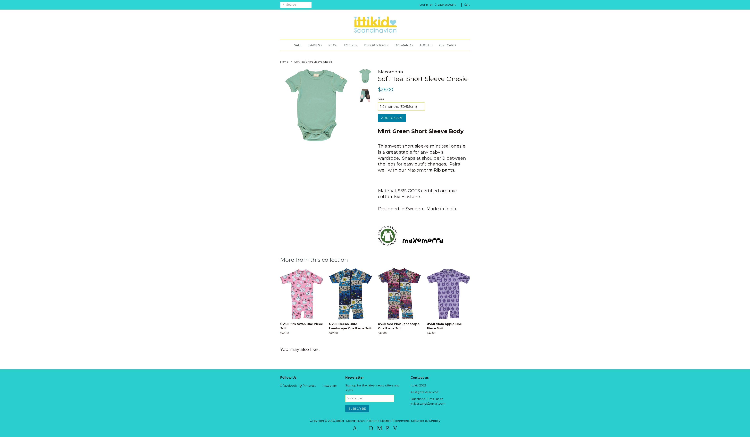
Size (381, 99)
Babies (314, 45)
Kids (332, 45)
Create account (445, 4)
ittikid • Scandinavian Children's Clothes (363, 421)
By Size (350, 45)
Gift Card (447, 45)
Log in (423, 4)
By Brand (403, 45)
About (426, 45)
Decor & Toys (375, 45)
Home (284, 61)
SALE (298, 45)
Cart (467, 4)
